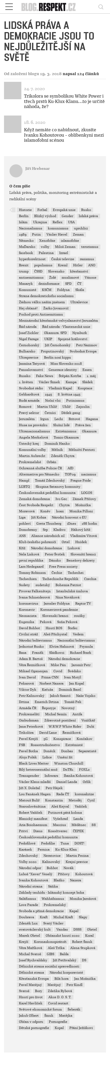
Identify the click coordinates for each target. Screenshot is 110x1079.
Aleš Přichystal (55, 634)
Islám (23, 222)
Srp (45, 530)
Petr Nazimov (86, 345)
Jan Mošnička (85, 979)
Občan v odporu (31, 1022)
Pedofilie (48, 843)
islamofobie (70, 241)
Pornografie (58, 1022)
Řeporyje (49, 708)
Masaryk (26, 284)
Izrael (63, 253)
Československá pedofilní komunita (47, 493)
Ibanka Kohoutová (78, 776)
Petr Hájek (54, 788)
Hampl (24, 480)
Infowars (51, 776)
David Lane (48, 733)
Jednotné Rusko (31, 646)
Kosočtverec (57, 831)
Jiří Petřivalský (64, 960)
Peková (46, 622)
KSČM (47, 290)
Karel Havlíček (30, 1003)
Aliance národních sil (48, 536)
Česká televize (62, 259)
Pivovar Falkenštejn (35, 591)
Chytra (64, 505)
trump (24, 271)
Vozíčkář (88, 720)
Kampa (71, 382)
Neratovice (52, 856)
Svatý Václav (53, 923)
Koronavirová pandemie (59, 610)
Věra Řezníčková (32, 665)
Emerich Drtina (47, 702)
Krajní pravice (77, 862)
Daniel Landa (66, 782)
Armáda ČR (27, 708)
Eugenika (26, 622)
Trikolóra (26, 733)
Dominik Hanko (57, 443)
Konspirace (62, 739)
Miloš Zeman (65, 247)
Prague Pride (80, 480)
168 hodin (89, 523)
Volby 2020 (28, 862)
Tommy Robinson (32, 573)
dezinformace (49, 284)
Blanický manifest (33, 819)
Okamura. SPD (55, 333)
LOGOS (86, 493)
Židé (52, 277)
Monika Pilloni (81, 511)
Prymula (86, 646)
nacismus (88, 474)
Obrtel (92, 929)
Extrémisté (74, 745)
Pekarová (26, 683)
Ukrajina (40, 222)
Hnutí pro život (31, 997)
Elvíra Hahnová (61, 646)
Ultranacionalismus (34, 431)
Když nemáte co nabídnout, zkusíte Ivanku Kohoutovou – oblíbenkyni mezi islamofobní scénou (64, 135)
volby (45, 247)
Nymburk (79, 333)
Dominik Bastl (70, 690)
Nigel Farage (29, 339)
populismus (43, 265)
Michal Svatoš (30, 954)
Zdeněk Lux (28, 923)
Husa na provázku (33, 425)
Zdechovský (28, 856)
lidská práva (88, 216)
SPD (68, 284)
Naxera (75, 880)
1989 (22, 234)
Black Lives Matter (34, 763)
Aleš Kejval (60, 806)
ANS (22, 536)
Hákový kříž (80, 530)
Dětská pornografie (34, 1028)
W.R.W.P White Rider (65, 726)
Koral (89, 936)
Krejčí (23, 942)
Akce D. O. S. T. (59, 997)
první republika (31, 560)
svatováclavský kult (35, 929)
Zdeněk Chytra (62, 456)
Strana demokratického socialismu (46, 296)
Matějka (65, 1015)
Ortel (66, 542)
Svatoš (24, 991)
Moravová (27, 511)
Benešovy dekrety (80, 560)
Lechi (58, 419)
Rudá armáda (29, 400)
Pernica (44, 849)
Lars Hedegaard (31, 567)
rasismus (87, 259)
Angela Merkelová (33, 437)
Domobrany (28, 530)
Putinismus (75, 400)
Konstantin (54, 800)
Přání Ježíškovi (81, 1028)
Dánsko (55, 560)
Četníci (50, 413)
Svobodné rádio (31, 388)
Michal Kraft (63, 917)
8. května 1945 (69, 394)
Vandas (62, 929)
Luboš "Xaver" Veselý (35, 874)
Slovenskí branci (55, 616)
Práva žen (83, 425)
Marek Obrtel (29, 936)
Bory (38, 991)
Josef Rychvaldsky (33, 960)
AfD (70, 468)
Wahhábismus (53, 899)
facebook (26, 253)
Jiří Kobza (38, 517)
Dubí (90, 726)
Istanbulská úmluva (72, 591)
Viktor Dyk (27, 690)
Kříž (22, 548)
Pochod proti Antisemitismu (41, 314)
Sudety (24, 585)
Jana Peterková (31, 726)
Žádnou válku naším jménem (42, 302)
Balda (64, 954)
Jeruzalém (27, 419)
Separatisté (87, 751)
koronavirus (28, 603)
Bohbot (52, 868)
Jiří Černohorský (57, 345)
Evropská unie (64, 210)
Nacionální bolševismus (76, 640)
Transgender (29, 776)
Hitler (77, 265)
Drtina (24, 702)
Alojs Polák (28, 757)
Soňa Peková (67, 622)
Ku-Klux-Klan (66, 849)
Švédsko (74, 671)
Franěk (38, 653)
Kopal (59, 1028)
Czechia (90, 579)
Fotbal (42, 210)
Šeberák (74, 1009)
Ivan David (27, 677)
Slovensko (56, 271)
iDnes (71, 523)
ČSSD (38, 271)
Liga (22, 517)
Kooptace (85, 388)
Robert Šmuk (82, 942)
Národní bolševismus (35, 640)
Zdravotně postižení (60, 720)
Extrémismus (66, 431)
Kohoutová (84, 874)
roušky (79, 616)
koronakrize (84, 794)
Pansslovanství (31, 370)
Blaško (59, 880)
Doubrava (26, 917)
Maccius (59, 825)
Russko (24, 376)
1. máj (91, 376)
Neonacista (28, 616)
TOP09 (70, 474)
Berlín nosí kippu (57, 357)
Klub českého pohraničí (37, 542)
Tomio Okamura (66, 437)
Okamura (89, 431)
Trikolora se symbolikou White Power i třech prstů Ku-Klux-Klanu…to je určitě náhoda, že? (64, 101)
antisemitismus (31, 277)
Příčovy (64, 874)
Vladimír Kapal (60, 388)
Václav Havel (56, 234)
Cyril (91, 800)
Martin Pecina (77, 856)
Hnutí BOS (54, 628)
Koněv (45, 511)
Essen (87, 370)
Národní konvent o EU (69, 517)
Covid (57, 671)
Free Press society (63, 567)
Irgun (44, 419)
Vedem (78, 634)
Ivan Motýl (72, 677)
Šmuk (48, 1015)
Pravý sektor (29, 413)
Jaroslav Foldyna (57, 603)
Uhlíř (66, 407)
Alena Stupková (82, 948)
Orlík (87, 782)
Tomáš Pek (72, 702)
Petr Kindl (74, 985)
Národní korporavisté (66, 972)
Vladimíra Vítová (83, 536)
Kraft (44, 917)
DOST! (79, 843)
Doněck (50, 751)
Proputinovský (52, 351)
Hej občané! (28, 308)
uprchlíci (81, 228)
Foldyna (63, 290)
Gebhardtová (29, 394)
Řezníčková (71, 733)
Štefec (72, 628)
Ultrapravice (28, 357)
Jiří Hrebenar (37, 168)
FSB (22, 745)
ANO (91, 265)
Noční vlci (53, 400)
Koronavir (27, 610)
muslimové (70, 277)
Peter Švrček (55, 554)
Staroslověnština (32, 806)
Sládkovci (56, 653)
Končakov (84, 739)
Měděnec (79, 825)
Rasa (22, 653)
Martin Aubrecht (32, 456)
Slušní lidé (61, 425)
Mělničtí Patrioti (82, 450)
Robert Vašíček (30, 813)
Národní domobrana (46, 548)
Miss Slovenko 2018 (66, 364)
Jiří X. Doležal (29, 788)
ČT (79, 284)
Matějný (54, 985)
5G (46, 739)
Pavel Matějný (30, 985)
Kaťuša (47, 690)
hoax (60, 511)
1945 (48, 394)
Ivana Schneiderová (34, 597)
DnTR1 (68, 769)
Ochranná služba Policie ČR (40, 468)
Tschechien (28, 579)
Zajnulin (83, 407)
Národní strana (30, 886)
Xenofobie (47, 241)
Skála (79, 290)
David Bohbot (29, 628)
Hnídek (81, 542)
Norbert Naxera (52, 683)
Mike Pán (58, 665)
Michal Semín (56, 714)
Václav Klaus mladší (35, 782)
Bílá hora (61, 979)
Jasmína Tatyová (32, 364)
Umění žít (65, 757)
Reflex (57, 222)
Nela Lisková (29, 554)
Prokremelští (29, 714)
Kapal (73, 911)
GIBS (50, 954)
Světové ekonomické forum (40, 1009)
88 (94, 825)
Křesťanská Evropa (34, 979)
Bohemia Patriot (68, 585)
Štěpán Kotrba (70, 376)
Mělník (57, 450)
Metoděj (75, 800)
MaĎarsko (27, 247)
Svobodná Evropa (83, 351)
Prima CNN (49, 677)
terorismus (89, 247)
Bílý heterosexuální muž (38, 769)
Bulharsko (27, 351)
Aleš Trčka (56, 948)
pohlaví (25, 523)
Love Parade (28, 905)
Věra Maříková (30, 948)
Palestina (46, 253)
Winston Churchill (68, 763)
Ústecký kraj (29, 443)
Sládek (87, 382)
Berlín (24, 216)
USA (71, 222)
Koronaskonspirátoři (50, 942)
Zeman (78, 234)
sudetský (43, 585)
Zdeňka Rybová (60, 991)
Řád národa (28, 327)
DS (84, 960)
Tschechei (76, 573)
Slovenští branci (83, 554)
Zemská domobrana (34, 499)
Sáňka (53, 886)
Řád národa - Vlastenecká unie (66, 327)
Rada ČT (62, 794)
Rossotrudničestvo (45, 745)
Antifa (77, 714)
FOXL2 (84, 769)
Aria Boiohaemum (33, 825)
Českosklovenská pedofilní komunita (48, 837)
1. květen (26, 382)
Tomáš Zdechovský (50, 480)
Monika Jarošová (83, 899)
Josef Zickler (28, 333)
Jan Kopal (76, 683)
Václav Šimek (49, 382)
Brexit (24, 265)
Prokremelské (30, 462)
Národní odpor (30, 868)
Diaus (37, 831)
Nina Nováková (68, 597)
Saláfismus (27, 899)
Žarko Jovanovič (56, 308)
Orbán (51, 462)
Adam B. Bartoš (31, 659)
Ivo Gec (61, 499)
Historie (25, 210)
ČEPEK (78, 831)
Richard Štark (80, 653)
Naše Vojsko (85, 696)
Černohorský (29, 345)
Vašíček (81, 806)
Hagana (92, 419)
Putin (36, 234)
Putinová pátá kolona (65, 813)
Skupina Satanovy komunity (58, 487)
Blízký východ (45, 216)
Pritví (23, 831)
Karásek (25, 849)
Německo (26, 241)
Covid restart (58, 1003)
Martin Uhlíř (47, 407)
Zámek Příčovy (84, 499)
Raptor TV (83, 603)
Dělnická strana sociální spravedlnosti (49, 966)
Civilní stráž (28, 634)
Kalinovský (51, 862)
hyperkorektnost (32, 259)
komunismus (58, 228)
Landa (78, 819)
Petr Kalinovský (31, 696)
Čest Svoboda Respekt (36, 505)
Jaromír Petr (81, 665)
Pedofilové (27, 843)
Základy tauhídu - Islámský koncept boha (51, 892)
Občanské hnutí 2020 (63, 936)
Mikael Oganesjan (33, 671)
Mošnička (83, 505)
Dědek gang (70, 413)
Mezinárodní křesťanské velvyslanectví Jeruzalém (58, 320)
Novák (69, 868)
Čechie (57, 573)
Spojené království (72, 339)
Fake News (44, 376)
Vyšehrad (60, 819)
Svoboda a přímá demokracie (41, 911)
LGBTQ (24, 487)
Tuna (65, 843)
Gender (67, 216)
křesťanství (79, 271)
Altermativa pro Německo (39, 474)
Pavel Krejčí (28, 739)
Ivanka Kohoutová (33, 880)
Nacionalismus (30, 228)
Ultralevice (79, 302)
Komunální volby (32, 450)
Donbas (67, 751)
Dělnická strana (31, 972)
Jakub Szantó (60, 696)
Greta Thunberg (48, 523)
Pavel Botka (28, 751)
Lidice (47, 757)
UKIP (48, 339)
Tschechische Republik (60, 579)
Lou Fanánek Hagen (35, 794)
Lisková (74, 548)
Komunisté (27, 290)
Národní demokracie (64, 659)
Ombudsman (29, 720)
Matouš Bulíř (29, 800)
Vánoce (90, 277)
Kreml (63, 265)
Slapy (83, 917)
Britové (74, 419)
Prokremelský (55, 905)
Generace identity (63, 370)
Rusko (86, 210)
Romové (25, 407)
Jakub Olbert (29, 1015)
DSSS (77, 929)
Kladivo (59, 530)
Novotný (68, 708)
